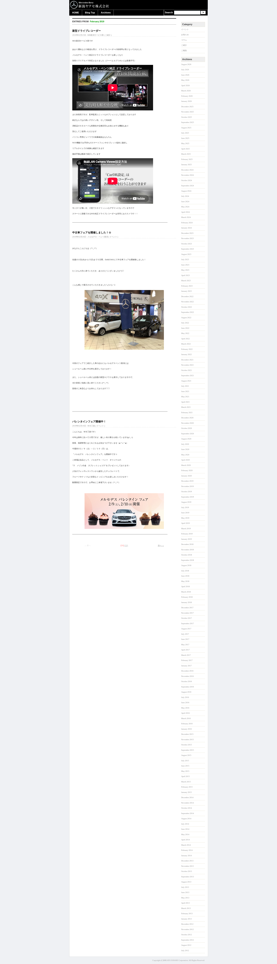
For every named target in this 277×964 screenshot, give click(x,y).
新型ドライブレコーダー (86, 30)
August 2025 (186, 128)
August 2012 (186, 945)
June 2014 (185, 829)
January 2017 (186, 666)
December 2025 (187, 106)
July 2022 (185, 323)
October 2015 (186, 745)
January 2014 (186, 855)
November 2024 (187, 175)
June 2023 (185, 265)
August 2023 (186, 254)
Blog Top (90, 12)
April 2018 (185, 586)
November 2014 (187, 803)
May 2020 (185, 455)
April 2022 (185, 339)
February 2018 (187, 597)
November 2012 (187, 929)
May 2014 (185, 834)
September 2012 (187, 940)
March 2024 (186, 217)
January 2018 (186, 602)
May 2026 (185, 80)
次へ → (161, 545)
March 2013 (186, 908)
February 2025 (187, 159)
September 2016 (187, 687)
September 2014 (187, 813)
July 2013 (185, 887)
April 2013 (185, 903)
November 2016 (187, 676)
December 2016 (187, 671)
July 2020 (185, 444)
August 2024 (186, 191)
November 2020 (187, 423)
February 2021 (187, 412)
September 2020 (187, 434)
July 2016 (185, 697)
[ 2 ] (126, 545)
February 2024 (187, 223)
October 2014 (186, 808)
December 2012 (187, 924)
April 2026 (185, 85)
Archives (106, 12)
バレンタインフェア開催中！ (89, 421)
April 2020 (185, 460)
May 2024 (185, 207)
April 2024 (185, 212)
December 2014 (187, 797)
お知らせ (185, 35)
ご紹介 (108, 35)
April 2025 (185, 149)
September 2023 (187, 249)
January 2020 (186, 476)
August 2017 (186, 629)
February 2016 (187, 724)
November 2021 (187, 365)
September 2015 (187, 750)
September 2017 (187, 623)
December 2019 (187, 481)
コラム (184, 40)
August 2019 (186, 502)
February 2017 (187, 660)
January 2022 (186, 354)
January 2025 (186, 164)
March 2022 (186, 344)
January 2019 (186, 539)
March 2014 (186, 845)
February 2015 (187, 787)
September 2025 (187, 122)
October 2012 (186, 935)
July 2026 (185, 69)
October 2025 (186, 117)
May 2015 (185, 771)
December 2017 (187, 607)
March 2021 (186, 407)
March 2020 (186, 465)
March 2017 (186, 655)
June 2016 (185, 702)
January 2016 (186, 729)
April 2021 (185, 402)
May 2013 (185, 898)
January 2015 (186, 792)
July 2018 (185, 571)
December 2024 (187, 170)
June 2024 (185, 201)
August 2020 (186, 439)
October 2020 (186, 428)
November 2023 (187, 238)
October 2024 (186, 180)
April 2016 (185, 713)
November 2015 (187, 739)
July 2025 (185, 133)
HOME (75, 12)
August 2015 (186, 755)
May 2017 (185, 644)
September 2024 (187, 186)
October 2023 (186, 244)
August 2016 (186, 692)
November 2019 (187, 486)
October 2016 (186, 681)
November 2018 (187, 550)
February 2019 (187, 534)
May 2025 (185, 143)
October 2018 (186, 555)
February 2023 (187, 286)
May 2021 (185, 397)
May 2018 (185, 581)
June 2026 (185, 75)
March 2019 (186, 528)
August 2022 (186, 317)
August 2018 (186, 565)
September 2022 (187, 312)
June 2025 (185, 138)
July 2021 (185, 386)
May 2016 (185, 708)
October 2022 (186, 307)
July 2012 (185, 950)
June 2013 (185, 892)
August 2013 (186, 882)
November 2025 (187, 112)
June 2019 (185, 513)
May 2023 (185, 270)
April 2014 (185, 840)
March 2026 (186, 91)
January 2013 (186, 919)
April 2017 (185, 650)
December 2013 (187, 861)
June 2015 (185, 766)
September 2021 (187, 375)
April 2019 (185, 523)
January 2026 (186, 101)
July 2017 (185, 634)
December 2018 (187, 544)
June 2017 (185, 639)
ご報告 (184, 50)
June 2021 (185, 391)
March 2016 (186, 718)
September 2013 (187, 877)
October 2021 (186, 370)
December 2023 (187, 233)
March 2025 (186, 154)
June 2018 (185, 576)
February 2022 (187, 349)
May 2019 (185, 518)
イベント (113, 237)
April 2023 (185, 275)
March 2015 (186, 782)
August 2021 (186, 381)
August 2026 (186, 64)
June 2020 (185, 449)
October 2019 (186, 491)
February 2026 (187, 96)
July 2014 (185, 824)
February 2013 (187, 913)
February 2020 (187, 470)
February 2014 (187, 850)
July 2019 (185, 507)
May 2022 (185, 333)
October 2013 (186, 871)
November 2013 (187, 866)
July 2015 (185, 761)
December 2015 (187, 734)
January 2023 (186, 291)
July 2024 (185, 196)
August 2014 (186, 818)
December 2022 (187, 296)
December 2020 (187, 418)
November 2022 (187, 302)
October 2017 (186, 618)
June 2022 (185, 328)
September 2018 (187, 560)
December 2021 (187, 360)
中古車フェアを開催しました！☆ (91, 232)
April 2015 (185, 776)
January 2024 (186, 228)
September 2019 (187, 497)
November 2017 (187, 613)
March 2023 (186, 280)
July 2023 (185, 259)
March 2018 (186, 592)
